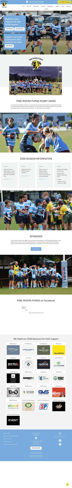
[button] (29, 6)
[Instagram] (60, 444)
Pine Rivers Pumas (35, 433)
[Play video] (35, 81)
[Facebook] (60, 440)
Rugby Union (36, 434)
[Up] (67, 484)
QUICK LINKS (6, 433)
